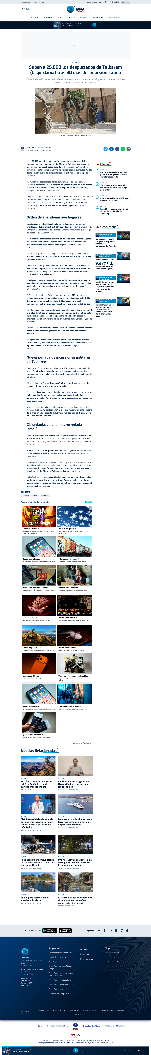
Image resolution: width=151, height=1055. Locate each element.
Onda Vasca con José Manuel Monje (60, 967)
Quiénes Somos (43, 1010)
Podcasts (34, 17)
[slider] (139, 1050)
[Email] (128, 149)
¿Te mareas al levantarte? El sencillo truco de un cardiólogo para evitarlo (113, 187)
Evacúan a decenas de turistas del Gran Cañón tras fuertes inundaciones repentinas (36, 784)
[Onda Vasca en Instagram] (116, 930)
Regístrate (125, 2)
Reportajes (85, 954)
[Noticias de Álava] (92, 1026)
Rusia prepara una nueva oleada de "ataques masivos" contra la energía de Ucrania (37, 862)
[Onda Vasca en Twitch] (121, 930)
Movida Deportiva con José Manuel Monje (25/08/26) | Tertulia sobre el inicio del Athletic (105, 287)
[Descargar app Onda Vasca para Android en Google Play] (49, 930)
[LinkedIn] (111, 149)
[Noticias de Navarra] (114, 1026)
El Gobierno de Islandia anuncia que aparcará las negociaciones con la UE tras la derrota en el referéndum (37, 823)
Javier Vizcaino (111, 957)
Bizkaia (60, 17)
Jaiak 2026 (42, 2)
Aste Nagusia (26, 2)
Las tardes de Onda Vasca (59, 957)
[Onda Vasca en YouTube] (110, 930)
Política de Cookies (89, 1010)
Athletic (72, 17)
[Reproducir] (94, 25)
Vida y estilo (105, 170)
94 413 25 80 (28, 965)
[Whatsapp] (123, 149)
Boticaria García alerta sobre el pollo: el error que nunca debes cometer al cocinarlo (113, 174)
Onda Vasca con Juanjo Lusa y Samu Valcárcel (61, 974)
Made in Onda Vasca (70, 25)
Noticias (84, 949)
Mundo (23, 778)
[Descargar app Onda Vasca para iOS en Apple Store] (65, 930)
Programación (114, 17)
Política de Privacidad (71, 1010)
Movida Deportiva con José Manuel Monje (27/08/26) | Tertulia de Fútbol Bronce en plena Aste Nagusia (105, 264)
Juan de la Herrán (112, 953)
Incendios (34, 2)
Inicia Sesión (116, 2)
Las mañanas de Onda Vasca (60, 953)
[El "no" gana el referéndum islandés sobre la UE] (38, 882)
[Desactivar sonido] (130, 1051)
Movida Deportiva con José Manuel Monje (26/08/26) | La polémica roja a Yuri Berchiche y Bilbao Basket (105, 311)
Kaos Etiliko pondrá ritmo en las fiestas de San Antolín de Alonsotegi (114, 211)
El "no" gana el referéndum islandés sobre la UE (35, 899)
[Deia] (40, 1026)
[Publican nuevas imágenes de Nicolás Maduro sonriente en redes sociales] (75, 766)
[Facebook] (117, 149)
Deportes (84, 17)
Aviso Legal (57, 1010)
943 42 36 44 (28, 974)
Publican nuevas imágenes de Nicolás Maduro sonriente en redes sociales (73, 784)
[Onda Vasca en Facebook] (104, 930)
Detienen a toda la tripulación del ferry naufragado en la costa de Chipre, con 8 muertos (75, 822)
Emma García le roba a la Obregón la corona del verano (115, 199)
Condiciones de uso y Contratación (112, 1010)
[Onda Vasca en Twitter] (98, 930)
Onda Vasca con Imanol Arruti (61, 980)
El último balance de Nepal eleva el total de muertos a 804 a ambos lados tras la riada (75, 900)
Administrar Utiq (81, 1014)
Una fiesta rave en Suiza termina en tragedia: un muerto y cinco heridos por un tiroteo (75, 862)
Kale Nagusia (54, 961)
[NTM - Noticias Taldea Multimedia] (75, 1026)
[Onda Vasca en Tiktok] (127, 930)
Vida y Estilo (98, 17)
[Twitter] (105, 149)
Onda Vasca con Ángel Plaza (60, 989)
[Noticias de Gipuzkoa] (57, 1026)
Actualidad (48, 17)
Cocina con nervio (112, 961)
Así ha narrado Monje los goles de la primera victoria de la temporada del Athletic (106, 242)
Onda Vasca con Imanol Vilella (61, 985)
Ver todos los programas (59, 993)
